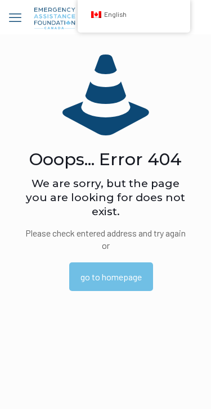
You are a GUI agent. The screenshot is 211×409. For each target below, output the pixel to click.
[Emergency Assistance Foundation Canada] (54, 17)
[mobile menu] (15, 16)
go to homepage (111, 276)
